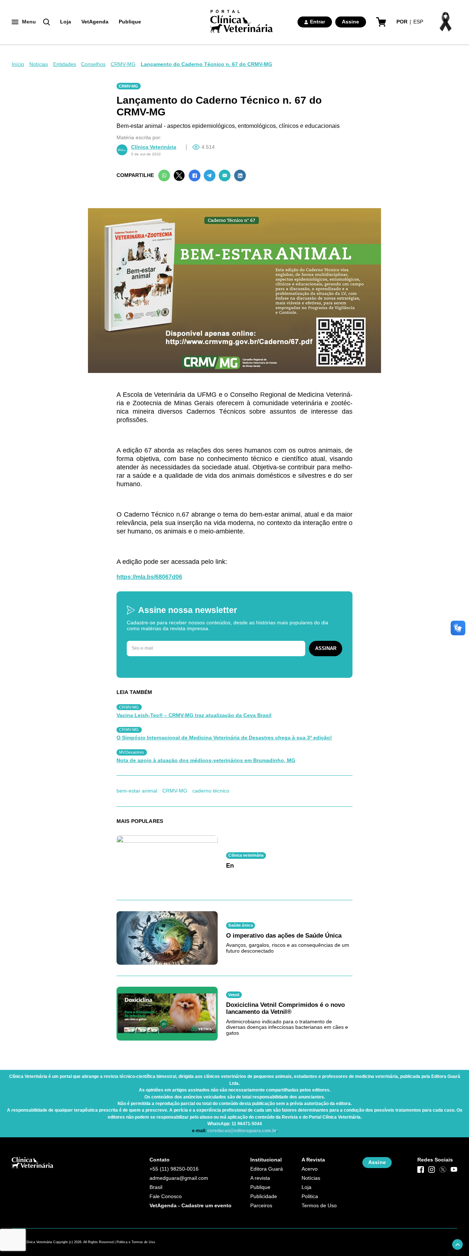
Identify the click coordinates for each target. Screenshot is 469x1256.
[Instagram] (431, 1169)
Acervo (310, 1169)
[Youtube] (454, 1169)
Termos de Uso (319, 1205)
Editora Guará (266, 1169)
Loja (65, 22)
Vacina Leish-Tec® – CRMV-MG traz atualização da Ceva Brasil (194, 715)
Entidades (64, 64)
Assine (350, 22)
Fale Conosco (165, 1196)
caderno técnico (210, 791)
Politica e (123, 1242)
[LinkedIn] (240, 175)
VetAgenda (94, 22)
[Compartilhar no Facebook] (194, 175)
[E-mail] (224, 175)
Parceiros (261, 1205)
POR (401, 22)
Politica (310, 1196)
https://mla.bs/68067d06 (149, 577)
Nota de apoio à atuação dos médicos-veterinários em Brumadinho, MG (206, 760)
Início (18, 64)
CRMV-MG (123, 64)
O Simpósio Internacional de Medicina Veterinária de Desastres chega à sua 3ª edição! (224, 737)
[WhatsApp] (164, 175)
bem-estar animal (137, 791)
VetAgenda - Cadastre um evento (190, 1205)
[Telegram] (209, 175)
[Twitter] (179, 175)
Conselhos (93, 64)
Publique (130, 22)
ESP (418, 22)
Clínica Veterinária (153, 147)
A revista (260, 1178)
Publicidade (263, 1196)
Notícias (38, 64)
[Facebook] (420, 1169)
